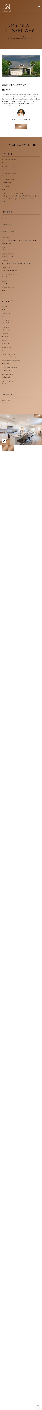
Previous (5, 448)
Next (11, 448)
